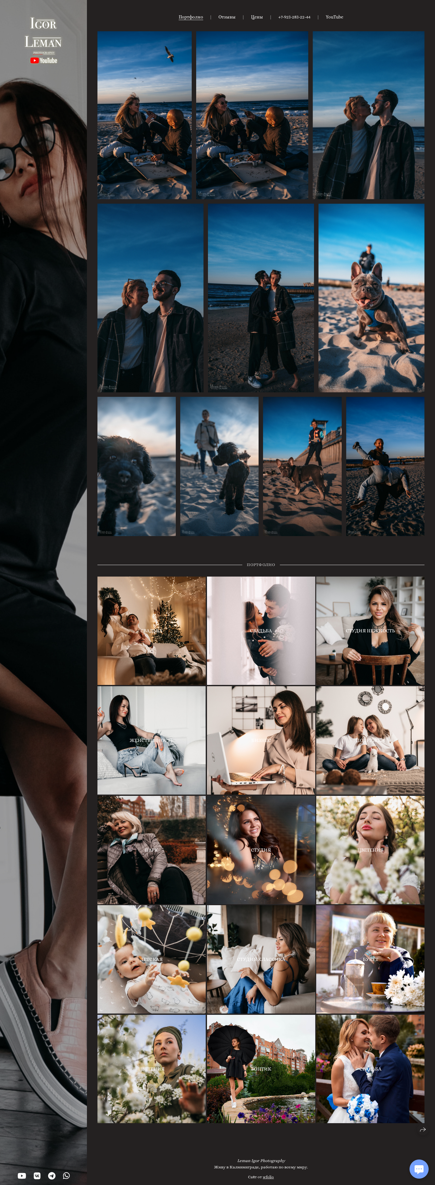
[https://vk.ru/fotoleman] (37, 1176)
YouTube (334, 16)
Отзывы (227, 16)
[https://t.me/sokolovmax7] (51, 1176)
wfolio (268, 1177)
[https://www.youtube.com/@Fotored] (22, 1176)
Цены (257, 16)
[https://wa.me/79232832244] (66, 1176)
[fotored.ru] (43, 40)
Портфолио (191, 16)
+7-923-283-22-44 (294, 16)
